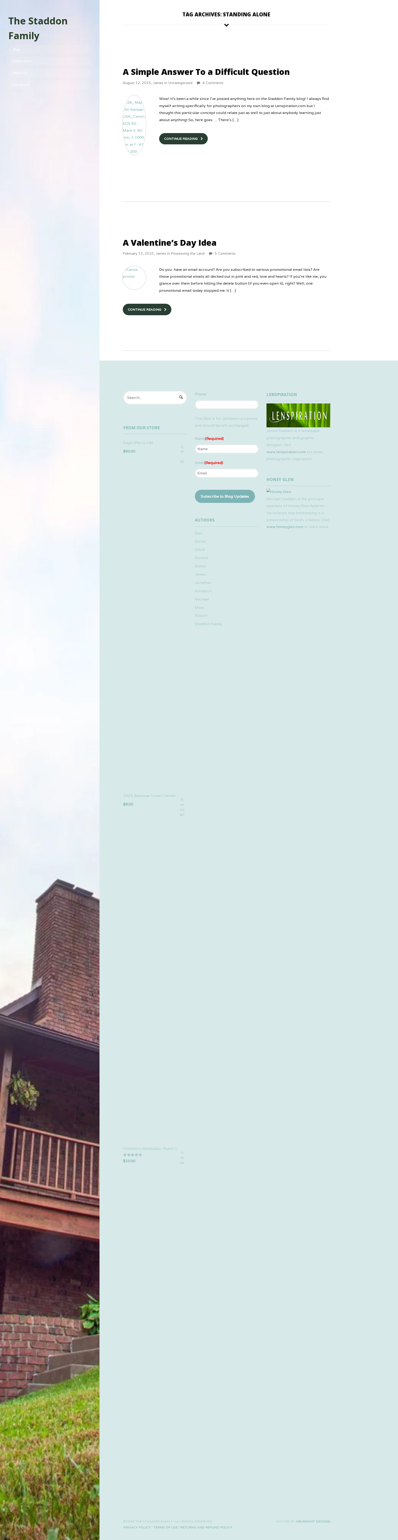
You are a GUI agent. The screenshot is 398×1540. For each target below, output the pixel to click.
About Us (20, 73)
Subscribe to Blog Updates (225, 496)
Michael (202, 599)
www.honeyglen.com (284, 526)
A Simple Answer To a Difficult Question (206, 71)
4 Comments (212, 83)
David (200, 549)
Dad (198, 533)
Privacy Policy (137, 1527)
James (158, 83)
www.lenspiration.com (286, 451)
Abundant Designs (313, 1521)
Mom (199, 607)
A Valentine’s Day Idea (170, 242)
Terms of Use (165, 1527)
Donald (201, 557)
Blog (16, 49)
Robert (201, 615)
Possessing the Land (188, 253)
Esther (200, 566)
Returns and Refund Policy (206, 1527)
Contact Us (21, 85)
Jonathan (203, 582)
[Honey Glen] (278, 491)
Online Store (22, 61)
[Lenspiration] (298, 423)
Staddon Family (208, 623)
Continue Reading (181, 139)
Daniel (200, 541)
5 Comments (225, 253)
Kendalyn (203, 591)
